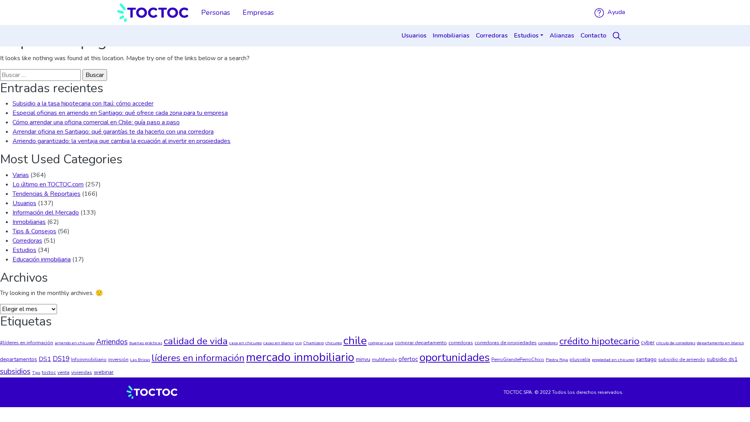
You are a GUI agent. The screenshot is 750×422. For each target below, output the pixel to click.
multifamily (384, 359)
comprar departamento (421, 342)
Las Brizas (140, 360)
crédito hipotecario (599, 341)
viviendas (81, 372)
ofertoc (408, 359)
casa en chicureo (245, 343)
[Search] (617, 36)
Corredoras (492, 35)
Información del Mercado (45, 212)
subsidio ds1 (722, 359)
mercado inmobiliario (300, 357)
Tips (36, 373)
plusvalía (580, 359)
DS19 (61, 358)
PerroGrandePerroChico (517, 359)
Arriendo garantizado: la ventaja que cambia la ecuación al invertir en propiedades (121, 141)
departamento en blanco (720, 343)
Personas (215, 12)
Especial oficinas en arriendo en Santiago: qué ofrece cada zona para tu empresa (120, 113)
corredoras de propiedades (506, 342)
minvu (363, 359)
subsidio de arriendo (681, 359)
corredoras (460, 342)
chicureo (333, 343)
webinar (104, 372)
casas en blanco (278, 343)
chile (355, 340)
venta (63, 372)
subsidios (15, 371)
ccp (298, 343)
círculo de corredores (675, 343)
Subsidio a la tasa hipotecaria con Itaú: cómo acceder (83, 103)
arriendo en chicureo (75, 343)
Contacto (593, 35)
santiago (646, 359)
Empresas (258, 12)
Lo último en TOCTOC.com (48, 184)
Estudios (526, 35)
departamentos (18, 359)
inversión (118, 359)
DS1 (45, 358)
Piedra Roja (557, 360)
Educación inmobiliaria (41, 259)
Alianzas (562, 35)
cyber (648, 342)
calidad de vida (196, 341)
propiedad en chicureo (613, 360)
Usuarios (414, 35)
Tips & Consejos (34, 231)
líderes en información (198, 358)
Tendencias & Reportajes (46, 194)
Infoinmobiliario (89, 359)
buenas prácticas (145, 343)
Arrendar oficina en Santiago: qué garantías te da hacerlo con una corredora (113, 131)
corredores (548, 343)
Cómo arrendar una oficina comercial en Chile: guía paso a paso (96, 122)
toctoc (49, 372)
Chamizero (313, 343)
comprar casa (380, 343)
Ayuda (615, 12)
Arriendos (112, 342)
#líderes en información (26, 342)
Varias (20, 175)
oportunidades (455, 357)
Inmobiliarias (451, 35)
